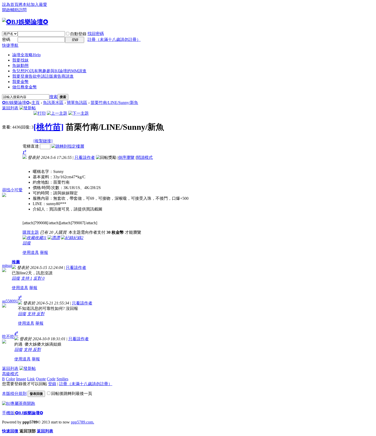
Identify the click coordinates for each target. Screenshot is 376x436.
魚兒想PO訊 (49, 71)
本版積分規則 (14, 393)
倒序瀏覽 (126, 157)
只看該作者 (84, 157)
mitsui (7, 265)
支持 (26, 278)
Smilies (62, 379)
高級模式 (10, 374)
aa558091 (10, 301)
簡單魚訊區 (77, 102)
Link (31, 379)
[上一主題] (57, 113)
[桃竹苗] (49, 127)
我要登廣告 (43, 76)
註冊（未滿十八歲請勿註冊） (114, 39)
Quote (41, 379)
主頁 (35, 102)
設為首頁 (10, 4)
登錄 (52, 384)
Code (51, 379)
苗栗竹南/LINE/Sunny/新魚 (114, 102)
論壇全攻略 (26, 55)
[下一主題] (78, 113)
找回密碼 (95, 33)
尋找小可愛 (12, 190)
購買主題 (31, 232)
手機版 (8, 413)
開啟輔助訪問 (14, 10)
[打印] (40, 113)
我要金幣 (20, 81)
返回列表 (10, 108)
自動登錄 (78, 34)
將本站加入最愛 (32, 4)
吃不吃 (8, 336)
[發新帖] (27, 108)
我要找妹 (20, 60)
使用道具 (31, 252)
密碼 (6, 39)
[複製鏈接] (43, 141)
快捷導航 (10, 45)
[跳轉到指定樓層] (67, 146)
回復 (27, 243)
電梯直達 (31, 146)
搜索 (53, 97)
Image (21, 379)
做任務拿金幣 (24, 87)
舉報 (44, 252)
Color (10, 379)
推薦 (16, 262)
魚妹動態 (20, 65)
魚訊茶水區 (53, 102)
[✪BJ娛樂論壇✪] (25, 22)
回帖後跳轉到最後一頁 (71, 393)
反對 (39, 278)
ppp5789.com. (82, 422)
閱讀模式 (144, 157)
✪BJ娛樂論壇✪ (15, 102)
